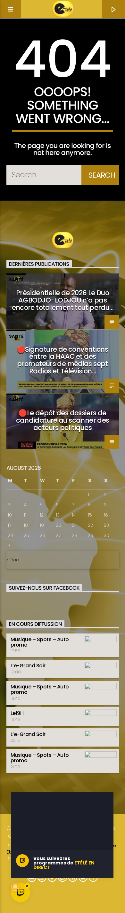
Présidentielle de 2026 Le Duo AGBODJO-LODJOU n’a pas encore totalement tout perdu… (62, 300)
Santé (16, 280)
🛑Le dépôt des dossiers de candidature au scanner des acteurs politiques (62, 420)
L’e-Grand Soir (28, 665)
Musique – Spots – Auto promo (40, 642)
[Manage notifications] (15, 887)
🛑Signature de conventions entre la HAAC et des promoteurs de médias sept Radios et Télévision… (62, 360)
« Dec (12, 559)
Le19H (17, 713)
